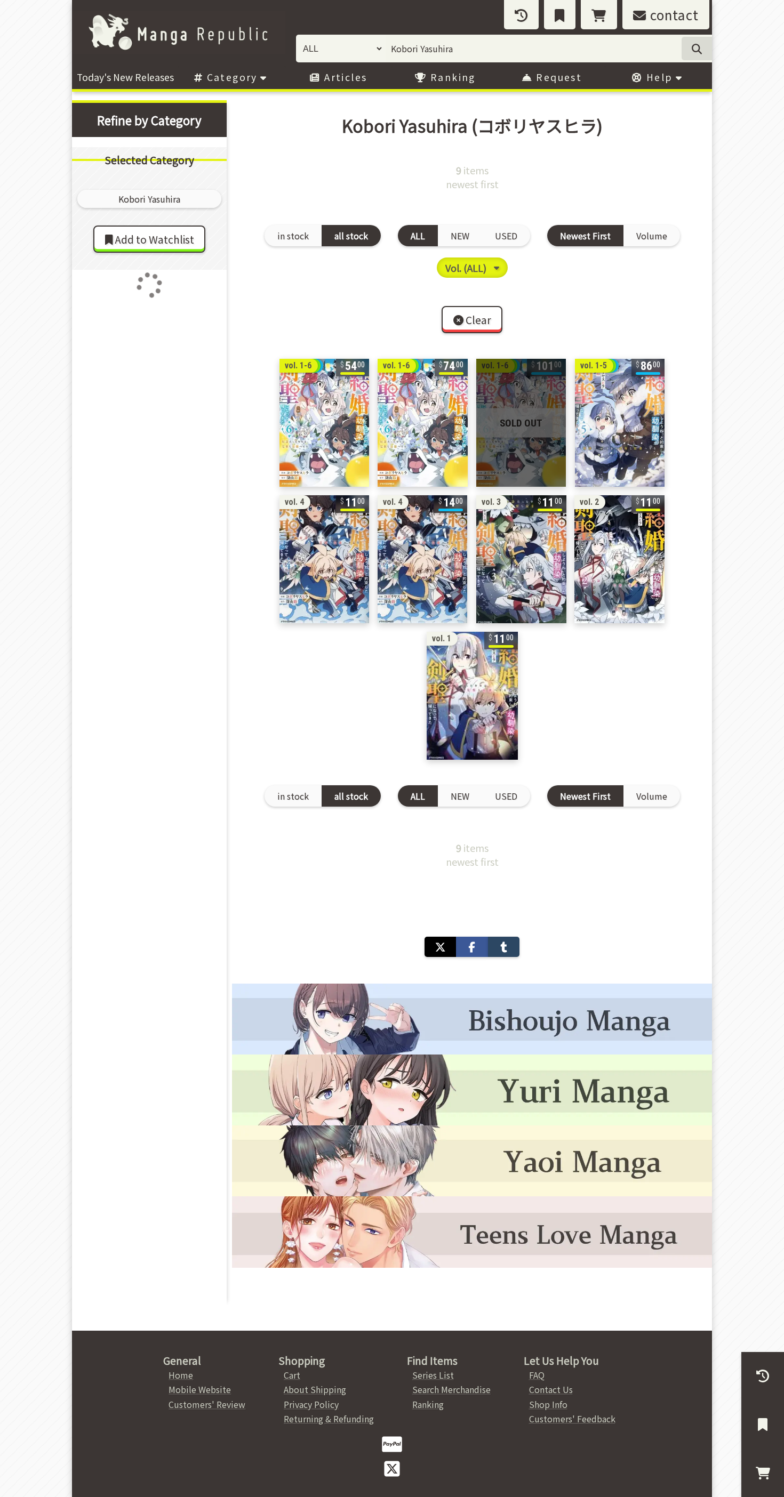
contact (672, 14)
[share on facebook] (471, 947)
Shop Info (548, 1404)
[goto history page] (521, 14)
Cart (292, 1375)
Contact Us (551, 1389)
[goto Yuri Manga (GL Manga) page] (472, 1090)
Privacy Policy (311, 1404)
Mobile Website (200, 1389)
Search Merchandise (451, 1389)
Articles (344, 77)
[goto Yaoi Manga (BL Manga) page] (472, 1160)
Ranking (451, 77)
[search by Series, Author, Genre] (697, 48)
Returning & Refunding (329, 1418)
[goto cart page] (599, 14)
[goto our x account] (392, 1467)
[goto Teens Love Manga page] (472, 1231)
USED (506, 235)
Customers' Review (207, 1404)
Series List (433, 1375)
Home (181, 1375)
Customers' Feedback (572, 1418)
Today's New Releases (125, 77)
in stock (293, 235)
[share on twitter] (440, 947)
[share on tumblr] (503, 947)
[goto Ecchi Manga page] (472, 1019)
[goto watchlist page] (559, 14)
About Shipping (315, 1389)
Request (557, 77)
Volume (651, 235)
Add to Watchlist (153, 239)
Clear (477, 319)
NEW (460, 235)
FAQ (537, 1375)
